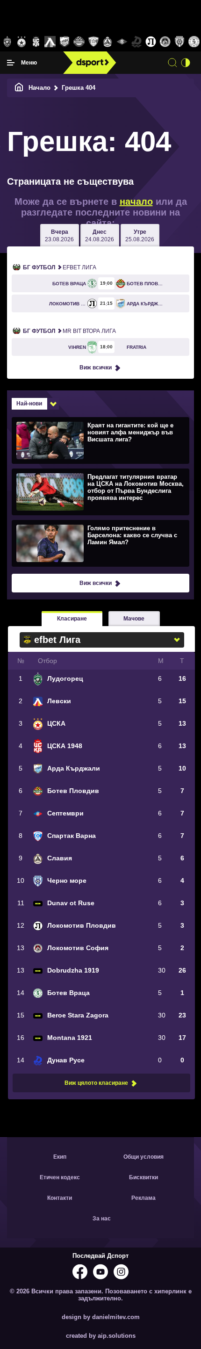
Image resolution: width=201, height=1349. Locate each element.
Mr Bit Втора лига (69, 331)
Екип (59, 1157)
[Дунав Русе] (136, 42)
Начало (39, 87)
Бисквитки (143, 1177)
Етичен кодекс (60, 1177)
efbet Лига (59, 267)
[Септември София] (122, 42)
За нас (102, 1218)
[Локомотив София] (165, 42)
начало (136, 201)
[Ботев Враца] (194, 42)
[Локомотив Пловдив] (151, 42)
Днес (99, 236)
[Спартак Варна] (93, 42)
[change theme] (185, 62)
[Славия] (107, 42)
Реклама (143, 1198)
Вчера (59, 236)
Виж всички (95, 367)
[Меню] (10, 62)
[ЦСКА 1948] (36, 42)
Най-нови (29, 403)
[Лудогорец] (7, 42)
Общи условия (143, 1157)
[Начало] (19, 87)
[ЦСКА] (21, 42)
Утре (139, 236)
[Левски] (50, 42)
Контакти (59, 1198)
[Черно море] (179, 42)
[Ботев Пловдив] (79, 42)
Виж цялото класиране (96, 1083)
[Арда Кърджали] (64, 42)
